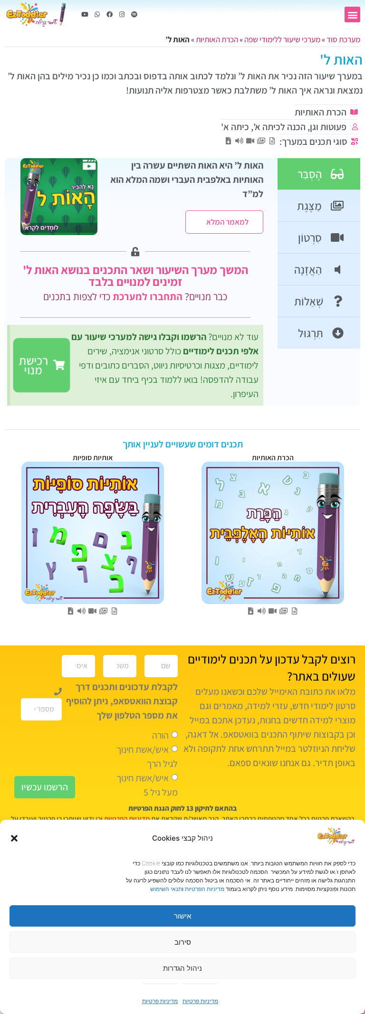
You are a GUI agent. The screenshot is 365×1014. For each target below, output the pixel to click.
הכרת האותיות (217, 39)
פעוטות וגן (328, 127)
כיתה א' (235, 127)
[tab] (319, 174)
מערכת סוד (343, 39)
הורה (160, 735)
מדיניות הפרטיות (204, 888)
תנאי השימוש (166, 888)
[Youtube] (84, 15)
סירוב (182, 942)
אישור (182, 915)
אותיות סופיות (93, 458)
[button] (14, 838)
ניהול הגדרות (182, 968)
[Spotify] (134, 15)
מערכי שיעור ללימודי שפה (282, 39)
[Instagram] (121, 15)
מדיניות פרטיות (200, 1001)
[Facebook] (109, 15)
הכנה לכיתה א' (279, 127)
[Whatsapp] (97, 15)
